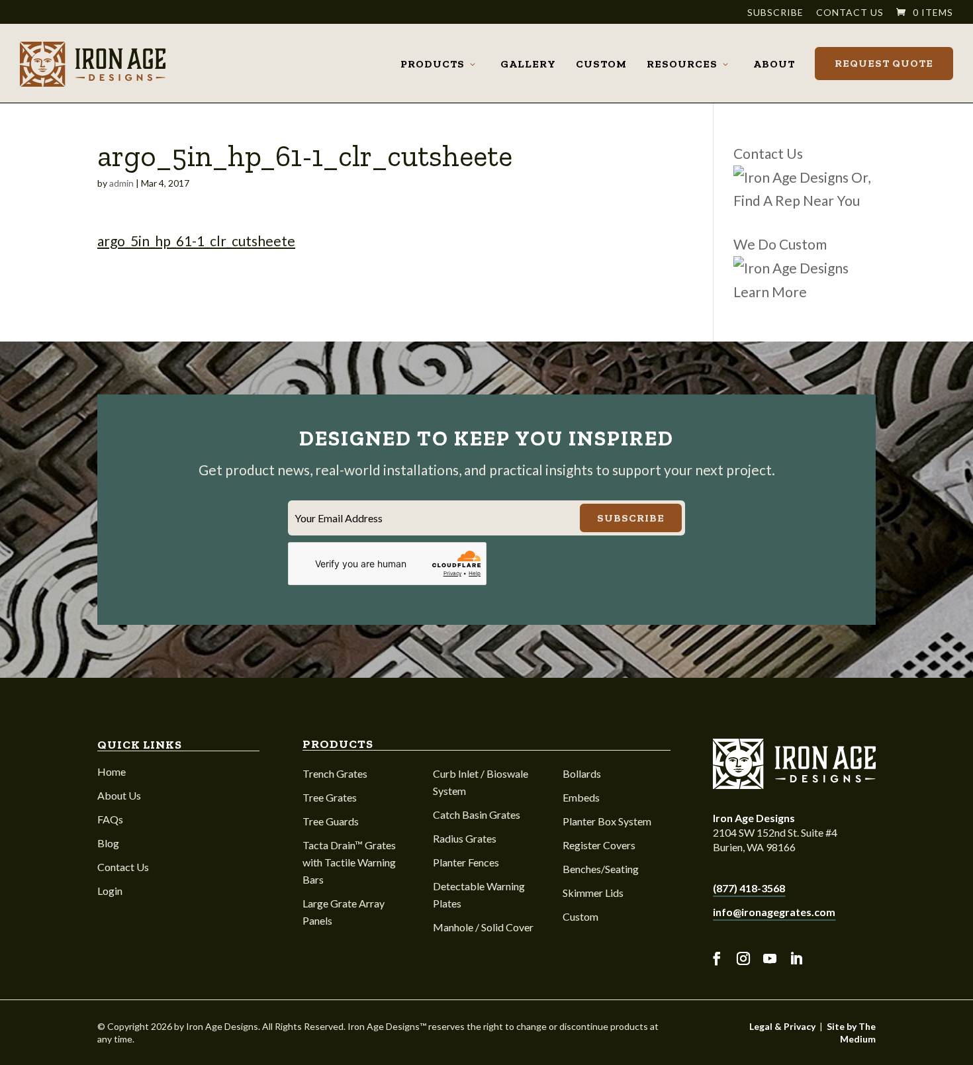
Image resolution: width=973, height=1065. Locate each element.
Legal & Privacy (782, 1026)
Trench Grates (334, 773)
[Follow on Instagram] (743, 958)
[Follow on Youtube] (770, 958)
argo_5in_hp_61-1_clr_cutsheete (196, 240)
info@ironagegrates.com (774, 911)
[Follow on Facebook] (717, 958)
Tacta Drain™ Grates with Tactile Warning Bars (349, 862)
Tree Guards (330, 821)
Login (109, 890)
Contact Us (850, 13)
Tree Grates (329, 797)
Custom (601, 64)
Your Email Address (339, 518)
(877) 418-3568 (749, 888)
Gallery (528, 64)
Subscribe (775, 13)
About (774, 64)
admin (121, 183)
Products (432, 64)
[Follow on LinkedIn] (796, 958)
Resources (682, 64)
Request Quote (884, 63)
